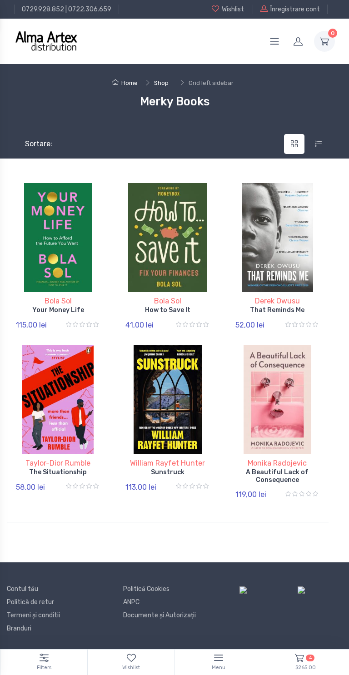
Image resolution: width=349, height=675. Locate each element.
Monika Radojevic (277, 463)
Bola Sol (58, 301)
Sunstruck (167, 472)
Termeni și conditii (33, 615)
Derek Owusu (277, 301)
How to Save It (167, 310)
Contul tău (22, 589)
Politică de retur (30, 602)
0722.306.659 (89, 9)
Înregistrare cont (295, 9)
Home (129, 82)
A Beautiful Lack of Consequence (277, 476)
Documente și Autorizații (159, 615)
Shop (161, 82)
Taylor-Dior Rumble (57, 463)
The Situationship (58, 472)
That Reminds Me (277, 310)
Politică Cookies (146, 589)
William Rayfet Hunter (167, 463)
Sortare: (31, 143)
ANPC (131, 602)
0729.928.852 (43, 9)
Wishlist (233, 9)
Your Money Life (58, 310)
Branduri (19, 628)
